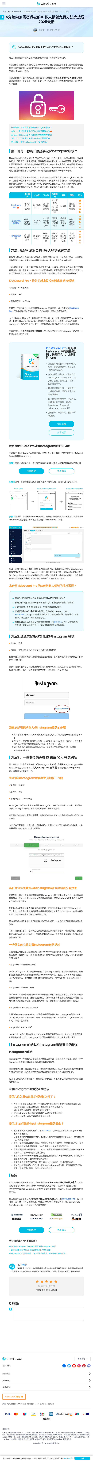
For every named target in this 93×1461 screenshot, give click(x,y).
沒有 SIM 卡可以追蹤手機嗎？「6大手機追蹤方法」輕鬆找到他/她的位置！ (38, 1253)
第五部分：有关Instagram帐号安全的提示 (29, 142)
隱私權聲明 (11, 1404)
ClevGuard (46, 1130)
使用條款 (43, 1404)
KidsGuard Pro (16, 206)
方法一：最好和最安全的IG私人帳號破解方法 (30, 131)
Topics (10, 11)
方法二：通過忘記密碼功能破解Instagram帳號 (31, 134)
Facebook (20, 614)
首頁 (4, 11)
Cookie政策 (67, 1458)
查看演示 (61, 432)
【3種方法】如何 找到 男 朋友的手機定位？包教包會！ (31, 1250)
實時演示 (58, 622)
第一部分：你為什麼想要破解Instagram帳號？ (31, 127)
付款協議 (50, 1404)
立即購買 (61, 423)
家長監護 (17, 11)
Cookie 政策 (21, 1404)
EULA (37, 1404)
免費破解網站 (16, 237)
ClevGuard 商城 (12, 1396)
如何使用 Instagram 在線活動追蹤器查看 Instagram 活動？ (33, 1246)
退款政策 (30, 1404)
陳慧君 (24, 1265)
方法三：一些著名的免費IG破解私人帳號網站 (30, 138)
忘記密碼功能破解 (16, 221)
